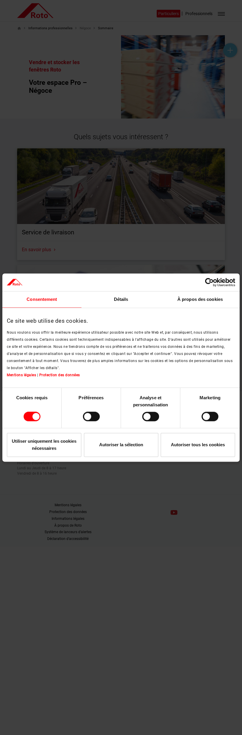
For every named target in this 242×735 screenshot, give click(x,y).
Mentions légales (21, 375)
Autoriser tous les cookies (198, 444)
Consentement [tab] (42, 299)
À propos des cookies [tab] (200, 299)
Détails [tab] (121, 299)
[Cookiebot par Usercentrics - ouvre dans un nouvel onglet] (209, 282)
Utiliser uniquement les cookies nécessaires (44, 445)
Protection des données (59, 375)
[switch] (91, 416)
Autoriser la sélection (121, 444)
